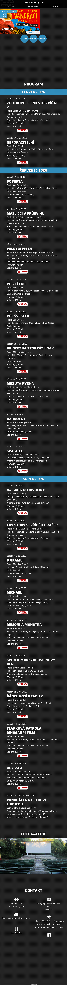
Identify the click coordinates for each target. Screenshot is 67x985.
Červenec (33, 39)
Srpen (42, 39)
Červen (24, 39)
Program (11, 6)
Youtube (38, 814)
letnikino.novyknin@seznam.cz (16, 918)
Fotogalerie (33, 6)
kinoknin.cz (35, 984)
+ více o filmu (33, 32)
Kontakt (55, 6)
